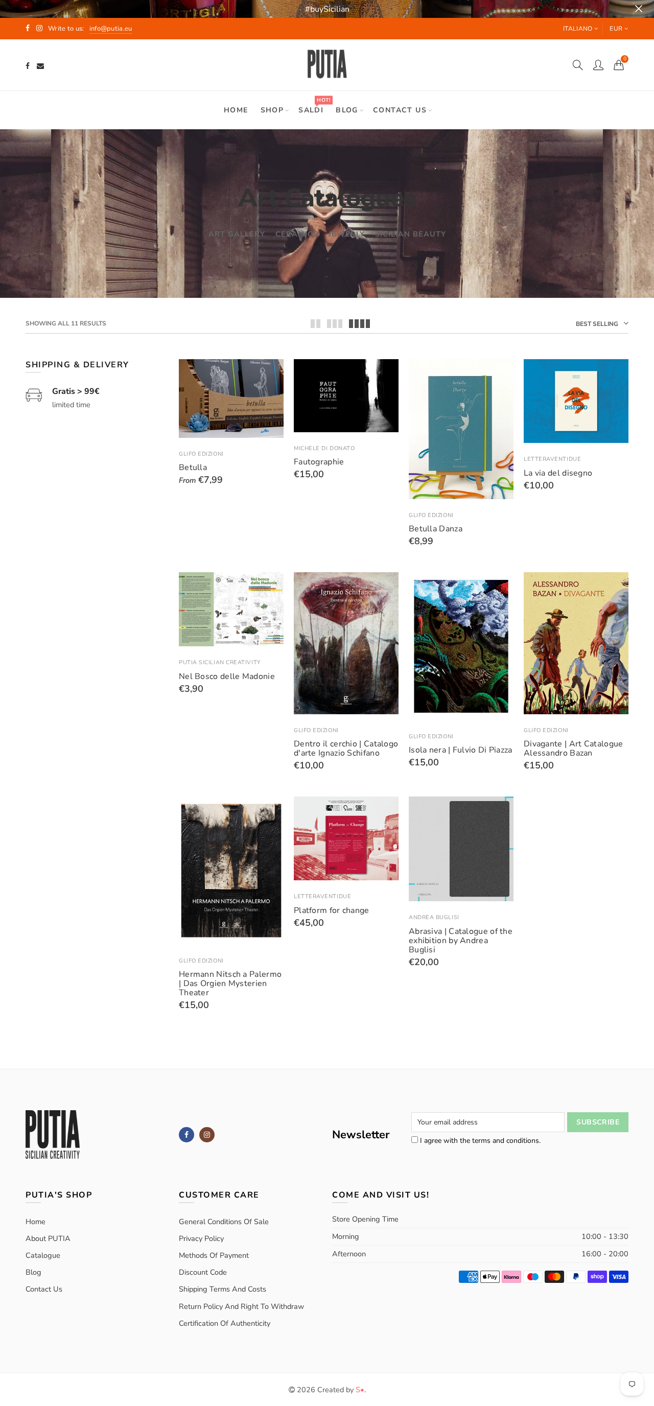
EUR (616, 29)
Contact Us (44, 1289)
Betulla (193, 467)
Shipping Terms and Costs (222, 1289)
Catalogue (43, 1255)
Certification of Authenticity (224, 1323)
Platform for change (331, 910)
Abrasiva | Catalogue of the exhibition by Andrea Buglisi (460, 940)
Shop (272, 110)
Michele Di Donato (324, 448)
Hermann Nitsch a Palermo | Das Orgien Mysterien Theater (230, 983)
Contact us (400, 110)
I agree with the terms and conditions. (479, 1140)
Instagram (207, 1134)
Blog (347, 110)
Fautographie (319, 461)
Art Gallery (236, 234)
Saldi (314, 105)
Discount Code (203, 1272)
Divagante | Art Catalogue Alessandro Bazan (573, 748)
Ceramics (296, 234)
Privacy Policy (201, 1238)
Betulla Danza (435, 528)
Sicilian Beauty (410, 234)
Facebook (186, 1134)
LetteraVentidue (552, 459)
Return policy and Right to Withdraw (241, 1306)
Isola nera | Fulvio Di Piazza (460, 750)
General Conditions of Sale (224, 1221)
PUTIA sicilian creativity (220, 662)
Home (236, 110)
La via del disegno (558, 473)
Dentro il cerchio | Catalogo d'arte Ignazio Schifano (346, 748)
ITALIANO (577, 29)
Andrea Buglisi (434, 917)
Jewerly (347, 234)
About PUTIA (48, 1238)
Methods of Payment (214, 1255)
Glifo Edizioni (201, 454)
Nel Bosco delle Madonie (227, 676)
